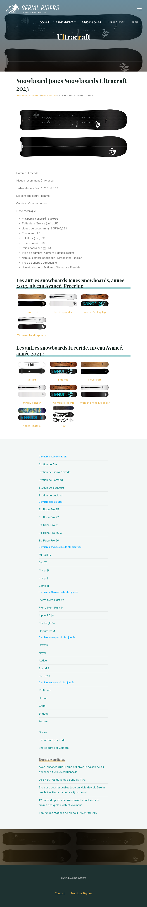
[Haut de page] (133, 893)
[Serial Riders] (32, 8)
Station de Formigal (51, 480)
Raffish (43, 645)
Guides (43, 732)
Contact (60, 893)
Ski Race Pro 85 (49, 509)
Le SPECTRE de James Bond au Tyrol (62, 779)
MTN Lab (45, 690)
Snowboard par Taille (52, 740)
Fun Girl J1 (45, 554)
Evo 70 (43, 562)
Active (43, 660)
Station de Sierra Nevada (54, 472)
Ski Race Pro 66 (49, 540)
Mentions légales (81, 893)
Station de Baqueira (51, 487)
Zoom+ (43, 721)
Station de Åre (48, 464)
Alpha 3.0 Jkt (46, 615)
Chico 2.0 (44, 676)
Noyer (42, 652)
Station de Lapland (51, 495)
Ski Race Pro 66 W (51, 533)
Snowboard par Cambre (54, 747)
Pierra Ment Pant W (51, 600)
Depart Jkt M (47, 631)
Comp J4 (44, 570)
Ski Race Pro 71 (49, 525)
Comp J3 (44, 578)
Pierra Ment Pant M (51, 607)
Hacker (43, 698)
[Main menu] (138, 8)
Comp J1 (44, 585)
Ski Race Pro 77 (49, 517)
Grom (42, 705)
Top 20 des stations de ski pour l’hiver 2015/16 (68, 813)
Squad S (44, 668)
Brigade (44, 713)
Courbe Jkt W (47, 623)
